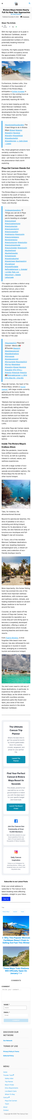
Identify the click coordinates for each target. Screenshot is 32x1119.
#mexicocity (22, 248)
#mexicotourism (11, 226)
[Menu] (2, 3)
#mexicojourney (11, 242)
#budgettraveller (11, 253)
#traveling (9, 133)
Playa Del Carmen (11, 1101)
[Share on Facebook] (9, 26)
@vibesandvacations (13, 210)
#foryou (8, 364)
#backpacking (21, 261)
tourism (15, 911)
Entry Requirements (11, 1088)
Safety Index (9, 1078)
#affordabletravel (11, 269)
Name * (7, 1004)
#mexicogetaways (12, 237)
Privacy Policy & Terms (11, 1051)
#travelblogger (10, 141)
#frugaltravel (10, 264)
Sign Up (6, 899)
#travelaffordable (11, 267)
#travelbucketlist (11, 138)
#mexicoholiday (11, 248)
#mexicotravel (10, 221)
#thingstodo (9, 356)
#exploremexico (11, 240)
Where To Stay (10, 1094)
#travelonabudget (12, 259)
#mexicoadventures (12, 224)
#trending (8, 136)
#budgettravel (10, 250)
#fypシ (19, 370)
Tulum (7, 1104)
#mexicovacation (11, 232)
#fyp (15, 370)
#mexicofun (22, 242)
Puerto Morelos (11, 638)
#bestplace (15, 364)
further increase (18, 91)
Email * (7, 1012)
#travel (12, 130)
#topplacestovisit (11, 359)
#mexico (19, 130)
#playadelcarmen (14, 375)
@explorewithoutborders (14, 125)
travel (22, 911)
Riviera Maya (6, 911)
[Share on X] (12, 26)
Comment (6, 986)
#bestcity (16, 348)
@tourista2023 (10, 343)
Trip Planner (9, 1081)
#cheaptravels (10, 256)
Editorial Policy (8, 1056)
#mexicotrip (19, 234)
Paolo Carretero (17, 14)
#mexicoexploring (12, 229)
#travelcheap (10, 261)
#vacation (9, 370)
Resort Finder (9, 1085)
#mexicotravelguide (12, 245)
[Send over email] (16, 26)
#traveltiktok (18, 136)
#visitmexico (10, 234)
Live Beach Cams (11, 1091)
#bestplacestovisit (12, 351)
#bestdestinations (12, 354)
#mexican (16, 372)
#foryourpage (10, 362)
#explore (16, 133)
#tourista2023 (21, 362)
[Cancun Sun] (16, 3)
